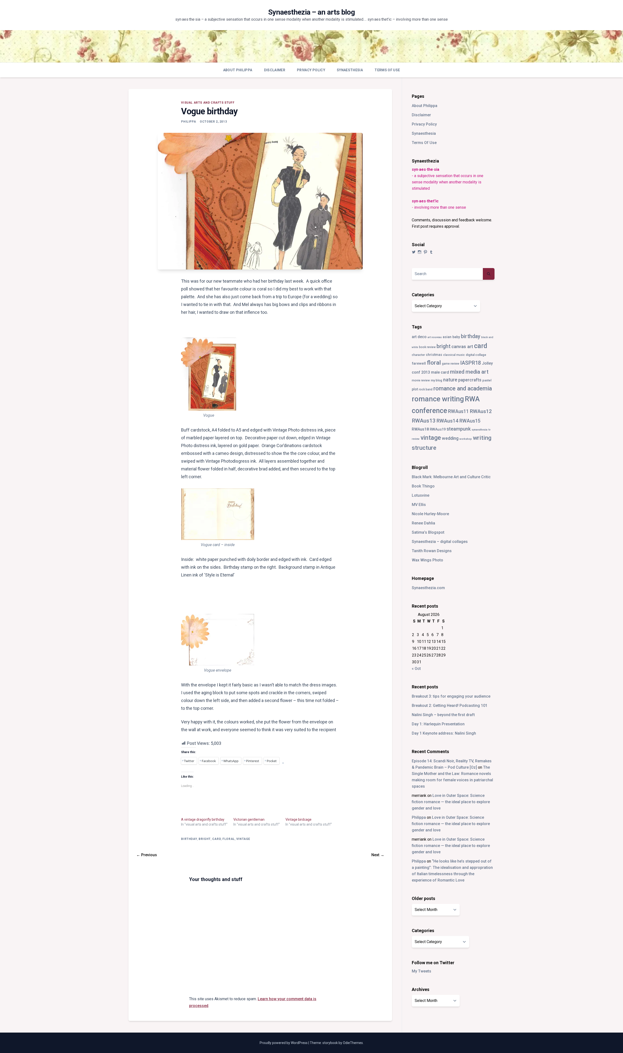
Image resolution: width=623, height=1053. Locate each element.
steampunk (459, 429)
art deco (419, 336)
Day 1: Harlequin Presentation (438, 724)
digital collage (476, 355)
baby (456, 337)
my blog (436, 380)
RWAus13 (424, 420)
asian (447, 337)
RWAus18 (420, 429)
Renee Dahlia (423, 523)
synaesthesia (479, 429)
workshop (465, 439)
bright (205, 839)
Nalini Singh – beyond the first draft (443, 714)
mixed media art (469, 372)
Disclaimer (274, 70)
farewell (419, 363)
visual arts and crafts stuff (207, 102)
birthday (189, 839)
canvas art (462, 346)
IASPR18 (470, 363)
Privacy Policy (311, 70)
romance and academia (462, 388)
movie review (421, 380)
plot (415, 389)
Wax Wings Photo (427, 560)
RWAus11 (458, 411)
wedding (450, 438)
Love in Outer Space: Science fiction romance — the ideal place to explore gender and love (451, 801)
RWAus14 (447, 421)
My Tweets (421, 971)
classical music (454, 355)
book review (427, 347)
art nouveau (435, 337)
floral (228, 839)
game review (450, 363)
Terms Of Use (387, 70)
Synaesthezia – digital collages (440, 541)
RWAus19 (438, 429)
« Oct (416, 668)
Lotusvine (420, 495)
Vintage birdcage (298, 819)
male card (440, 372)
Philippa (188, 121)
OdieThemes (353, 1043)
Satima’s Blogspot (428, 532)
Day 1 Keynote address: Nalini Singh (444, 733)
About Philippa (237, 70)
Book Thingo (423, 486)
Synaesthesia (350, 70)
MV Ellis (419, 504)
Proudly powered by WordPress (284, 1043)
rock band (425, 389)
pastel (486, 380)
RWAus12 (481, 411)
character (418, 355)
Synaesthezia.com (428, 587)
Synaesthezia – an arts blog (311, 12)
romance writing (438, 399)
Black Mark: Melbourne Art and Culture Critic (451, 477)
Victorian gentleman (249, 819)
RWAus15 (469, 421)
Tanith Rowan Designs (432, 551)
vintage (243, 839)
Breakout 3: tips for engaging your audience (451, 696)
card (216, 839)
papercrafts (469, 379)
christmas (434, 355)
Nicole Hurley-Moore (430, 514)
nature (450, 380)
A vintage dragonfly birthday (202, 819)
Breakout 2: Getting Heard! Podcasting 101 (449, 705)
